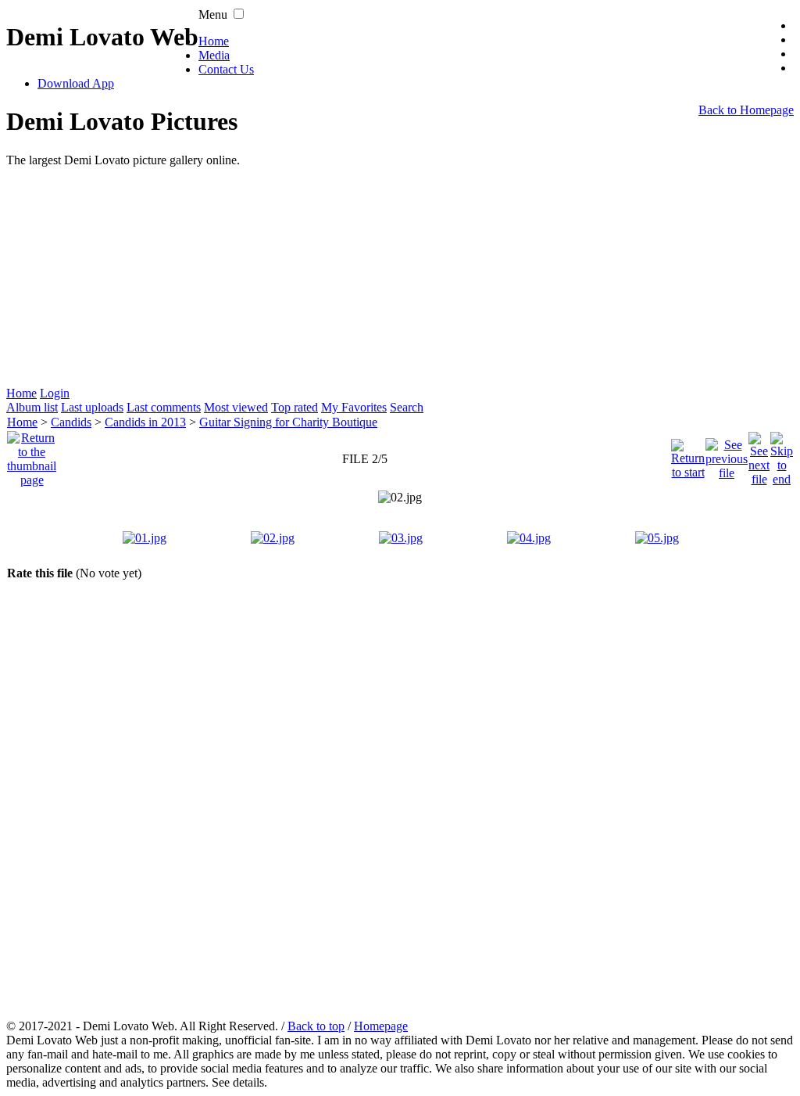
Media (214, 55)
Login (55, 393)
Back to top (316, 1026)
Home (213, 41)
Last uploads (92, 407)
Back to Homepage (746, 110)
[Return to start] (688, 455)
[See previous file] (726, 455)
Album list (32, 407)
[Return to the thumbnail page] (31, 455)
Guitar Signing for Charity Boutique (288, 422)
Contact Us (226, 69)
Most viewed (236, 407)
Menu (212, 14)
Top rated (294, 407)
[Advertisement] (400, 276)
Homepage (381, 1026)
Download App (76, 83)
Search (406, 407)
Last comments (164, 407)
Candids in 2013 (145, 422)
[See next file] (759, 455)
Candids (71, 422)
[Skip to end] (781, 455)
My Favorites (354, 407)
